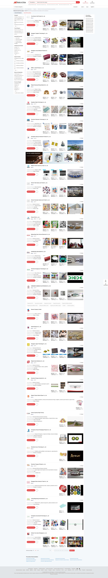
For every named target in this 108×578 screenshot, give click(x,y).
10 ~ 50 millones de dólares (19, 64)
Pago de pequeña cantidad (18, 43)
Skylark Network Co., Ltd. (36, 326)
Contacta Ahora (31, 25)
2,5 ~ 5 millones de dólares (19, 68)
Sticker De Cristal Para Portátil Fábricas (76, 559)
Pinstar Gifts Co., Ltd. (35, 217)
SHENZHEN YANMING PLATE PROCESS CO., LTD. (41, 286)
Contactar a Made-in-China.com (59, 568)
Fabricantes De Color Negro (30, 558)
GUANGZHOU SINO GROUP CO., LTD (38, 251)
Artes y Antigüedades (19, 18)
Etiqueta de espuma (56, 303)
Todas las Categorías (18, 6)
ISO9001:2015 (17, 50)
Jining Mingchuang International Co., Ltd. (39, 498)
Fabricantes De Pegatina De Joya (91, 23)
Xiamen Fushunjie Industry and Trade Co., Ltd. (40, 200)
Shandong (17, 88)
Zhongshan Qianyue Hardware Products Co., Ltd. (41, 136)
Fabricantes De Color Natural (45, 558)
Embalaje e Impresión (19, 16)
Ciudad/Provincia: (30, 21)
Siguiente (71, 550)
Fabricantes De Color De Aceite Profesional (47, 559)
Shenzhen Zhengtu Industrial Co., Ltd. (38, 378)
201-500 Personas (18, 78)
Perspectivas (74, 568)
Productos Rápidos (67, 568)
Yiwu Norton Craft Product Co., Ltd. (38, 16)
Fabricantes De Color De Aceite (60, 558)
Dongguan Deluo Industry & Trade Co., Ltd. (39, 481)
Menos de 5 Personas (18, 75)
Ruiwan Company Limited (36, 309)
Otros (16, 51)
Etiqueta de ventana (47, 303)
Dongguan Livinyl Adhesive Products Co (39, 50)
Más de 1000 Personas (19, 79)
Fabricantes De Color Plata (74, 558)
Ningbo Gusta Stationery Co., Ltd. (37, 361)
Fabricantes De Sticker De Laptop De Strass (93, 30)
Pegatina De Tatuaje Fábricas (30, 561)
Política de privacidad (49, 568)
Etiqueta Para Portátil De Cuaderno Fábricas (62, 559)
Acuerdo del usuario (42, 568)
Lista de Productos (18, 12)
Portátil (64, 305)
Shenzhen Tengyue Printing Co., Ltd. (38, 464)
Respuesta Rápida (19, 39)
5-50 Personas (17, 73)
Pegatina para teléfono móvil (32, 305)
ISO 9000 (16, 53)
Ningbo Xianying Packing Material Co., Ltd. (39, 85)
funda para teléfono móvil (43, 305)
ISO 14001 (17, 48)
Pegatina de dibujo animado (67, 303)
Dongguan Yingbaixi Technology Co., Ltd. (39, 33)
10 (33, 550)
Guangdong (17, 83)
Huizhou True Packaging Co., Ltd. (39, 533)
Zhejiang (16, 85)
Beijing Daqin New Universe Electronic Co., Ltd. (40, 234)
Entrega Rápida (18, 41)
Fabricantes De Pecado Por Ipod (91, 31)
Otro (15, 34)
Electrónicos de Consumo (18, 23)
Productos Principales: (31, 20)
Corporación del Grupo (18, 32)
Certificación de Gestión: (31, 333)
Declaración (36, 568)
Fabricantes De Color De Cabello (31, 559)
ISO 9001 (16, 47)
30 (35, 550)
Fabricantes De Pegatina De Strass (92, 20)
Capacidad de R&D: (30, 74)
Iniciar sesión (92, 2)
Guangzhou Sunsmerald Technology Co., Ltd (40, 515)
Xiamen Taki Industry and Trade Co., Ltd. (39, 182)
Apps (87, 6)
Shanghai (16, 89)
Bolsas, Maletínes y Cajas (18, 20)
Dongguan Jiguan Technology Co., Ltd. (39, 343)
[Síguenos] (77, 568)
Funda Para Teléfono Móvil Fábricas (46, 561)
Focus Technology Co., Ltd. (52, 572)
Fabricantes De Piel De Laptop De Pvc (92, 26)
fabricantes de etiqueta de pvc (41, 4)
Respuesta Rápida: (30, 39)
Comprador (75, 6)
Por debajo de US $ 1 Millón (19, 59)
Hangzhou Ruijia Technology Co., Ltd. (38, 102)
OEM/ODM (17, 38)
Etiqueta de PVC (30, 303)
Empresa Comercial (18, 29)
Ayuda (82, 6)
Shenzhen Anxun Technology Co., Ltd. (38, 447)
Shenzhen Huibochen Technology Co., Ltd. (39, 119)
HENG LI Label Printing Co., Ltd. (37, 67)
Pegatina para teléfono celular (55, 305)
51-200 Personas (18, 76)
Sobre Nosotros (30, 568)
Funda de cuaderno (70, 305)
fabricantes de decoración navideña (52, 4)
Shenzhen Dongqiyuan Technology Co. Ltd (39, 268)
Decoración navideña (38, 303)
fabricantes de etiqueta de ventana (64, 4)
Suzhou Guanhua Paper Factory (37, 412)
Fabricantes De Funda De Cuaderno (92, 18)
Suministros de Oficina (19, 24)
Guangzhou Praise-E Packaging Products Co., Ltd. (41, 429)
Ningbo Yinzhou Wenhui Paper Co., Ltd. (39, 395)
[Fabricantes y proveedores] (20, 2)
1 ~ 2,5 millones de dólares (19, 61)
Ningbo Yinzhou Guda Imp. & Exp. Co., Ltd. (39, 165)
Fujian (16, 86)
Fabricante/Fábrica (18, 31)
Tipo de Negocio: (30, 72)
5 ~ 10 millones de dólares (18, 66)
